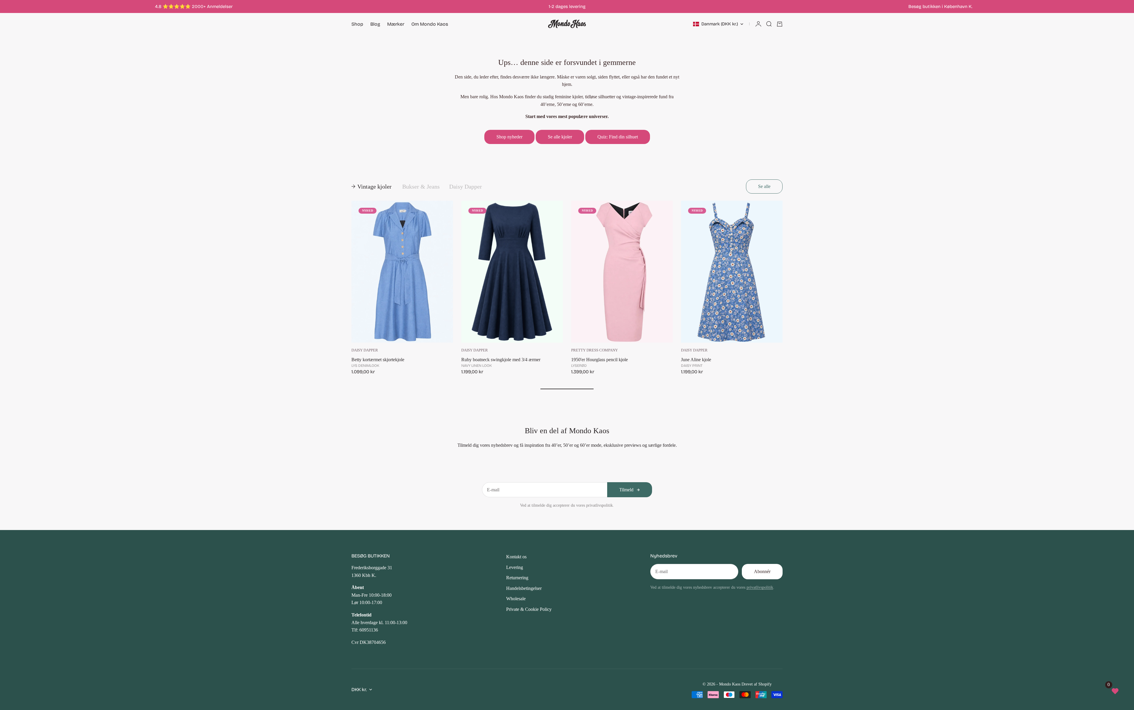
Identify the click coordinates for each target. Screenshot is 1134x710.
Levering (514, 567)
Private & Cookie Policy (529, 609)
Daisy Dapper (364, 350)
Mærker (395, 24)
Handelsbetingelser (524, 588)
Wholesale (516, 598)
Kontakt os (516, 556)
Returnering (517, 577)
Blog (375, 24)
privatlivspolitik (760, 587)
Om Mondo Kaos (429, 24)
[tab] (372, 186)
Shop (357, 24)
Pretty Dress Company (594, 350)
